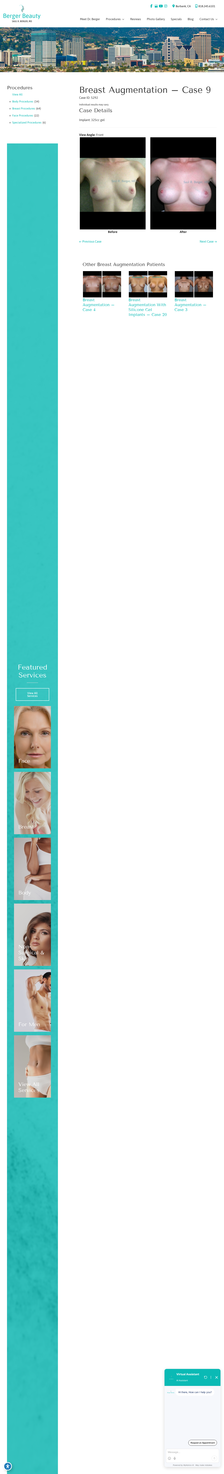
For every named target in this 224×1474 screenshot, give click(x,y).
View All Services (32, 694)
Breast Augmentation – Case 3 (190, 304)
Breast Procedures (23, 108)
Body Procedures (22, 101)
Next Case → (208, 241)
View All (17, 94)
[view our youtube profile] (161, 6)
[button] (32, 696)
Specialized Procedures (26, 122)
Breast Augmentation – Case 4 (99, 304)
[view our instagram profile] (165, 6)
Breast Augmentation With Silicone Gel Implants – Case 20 (147, 307)
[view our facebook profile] (151, 6)
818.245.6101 (206, 6)
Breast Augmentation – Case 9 (145, 90)
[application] (122, 19)
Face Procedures (22, 115)
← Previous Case (90, 241)
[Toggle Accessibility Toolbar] (8, 1466)
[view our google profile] (156, 6)
